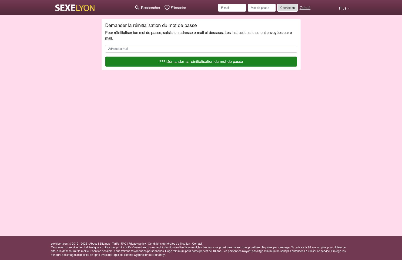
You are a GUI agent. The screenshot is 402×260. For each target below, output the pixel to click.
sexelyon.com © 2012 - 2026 (69, 243)
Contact (197, 243)
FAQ (123, 243)
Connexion (287, 7)
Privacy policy (137, 243)
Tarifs (115, 243)
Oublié (305, 7)
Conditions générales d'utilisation (169, 243)
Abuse (93, 243)
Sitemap (105, 243)
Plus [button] (342, 8)
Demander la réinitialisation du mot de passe (201, 61)
